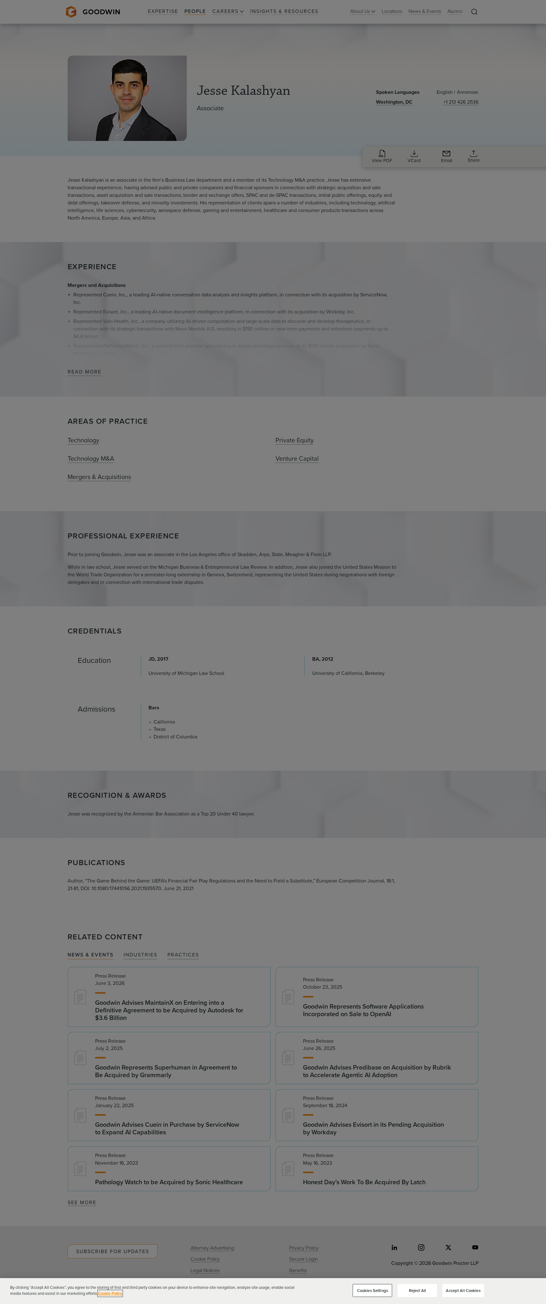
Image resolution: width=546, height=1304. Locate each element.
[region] (273, 1291)
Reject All (417, 1291)
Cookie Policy (110, 1293)
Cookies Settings (372, 1291)
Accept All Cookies (463, 1291)
